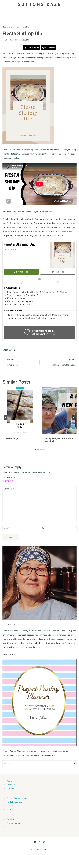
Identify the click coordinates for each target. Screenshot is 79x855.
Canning (10, 819)
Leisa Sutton (9, 40)
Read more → (8, 654)
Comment (8, 488)
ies (20, 802)
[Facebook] (35, 842)
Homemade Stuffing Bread (64, 362)
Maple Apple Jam (10, 362)
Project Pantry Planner (13, 751)
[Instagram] (44, 842)
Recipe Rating (8, 477)
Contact (10, 788)
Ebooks (10, 809)
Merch (10, 805)
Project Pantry (13, 823)
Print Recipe (49, 47)
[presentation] (19, 410)
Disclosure (12, 784)
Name (6, 528)
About (9, 781)
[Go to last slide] (5, 417)
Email (45, 528)
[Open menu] (39, 14)
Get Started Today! (49, 755)
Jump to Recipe (33, 47)
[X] (39, 842)
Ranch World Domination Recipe (37, 219)
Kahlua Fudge (12, 438)
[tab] (35, 449)
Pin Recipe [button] (59, 272)
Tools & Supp (13, 802)
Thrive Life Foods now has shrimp (17, 149)
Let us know (38, 334)
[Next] (73, 417)
